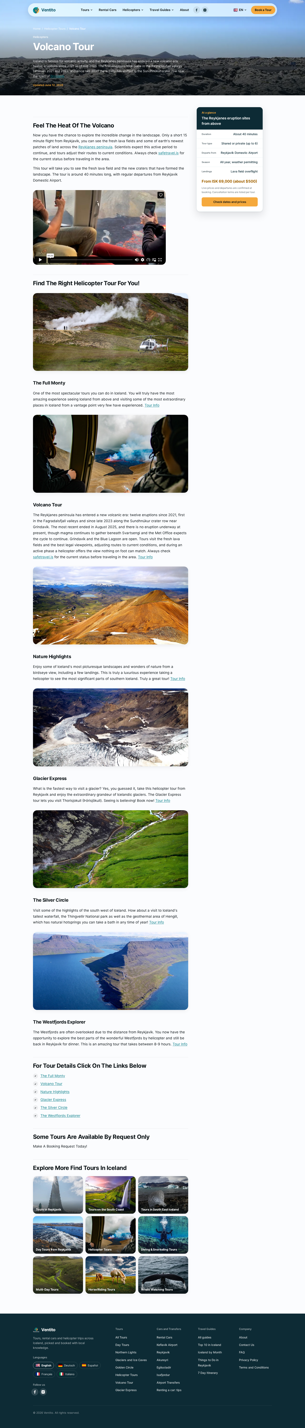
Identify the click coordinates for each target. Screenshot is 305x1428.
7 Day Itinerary (208, 1373)
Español (93, 1365)
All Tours (121, 1337)
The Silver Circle (53, 1107)
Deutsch (69, 1365)
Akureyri (162, 1360)
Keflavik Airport (167, 1345)
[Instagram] (205, 9)
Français (46, 1374)
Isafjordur (163, 1375)
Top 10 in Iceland (209, 1345)
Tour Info (152, 405)
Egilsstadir (164, 1367)
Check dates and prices (229, 202)
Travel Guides (160, 10)
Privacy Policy (248, 1360)
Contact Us (246, 1345)
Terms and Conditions (254, 1367)
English (46, 1365)
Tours (85, 10)
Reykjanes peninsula (95, 147)
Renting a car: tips (169, 1390)
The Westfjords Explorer (60, 1116)
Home (37, 28)
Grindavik (57, 76)
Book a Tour (263, 10)
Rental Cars (107, 10)
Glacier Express (53, 1100)
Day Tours (122, 1345)
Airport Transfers (168, 1382)
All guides (204, 1337)
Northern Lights (126, 1352)
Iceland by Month (210, 1352)
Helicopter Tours (55, 28)
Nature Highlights (55, 1092)
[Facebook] (196, 9)
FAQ (242, 1352)
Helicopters (131, 10)
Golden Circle (124, 1367)
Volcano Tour (51, 1084)
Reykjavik (163, 1352)
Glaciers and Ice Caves (131, 1360)
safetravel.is (168, 153)
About (184, 10)
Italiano (69, 1374)
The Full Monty (52, 1076)
